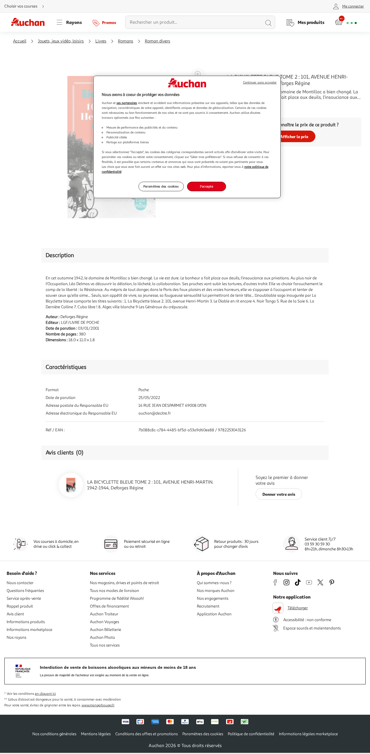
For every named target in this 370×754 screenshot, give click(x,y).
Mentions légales (96, 733)
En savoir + (238, 106)
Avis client (15, 614)
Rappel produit (20, 606)
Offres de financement (109, 606)
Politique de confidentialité (251, 733)
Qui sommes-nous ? (214, 582)
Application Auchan (214, 614)
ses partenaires (126, 103)
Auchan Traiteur (104, 614)
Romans (125, 41)
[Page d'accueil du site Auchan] (30, 22)
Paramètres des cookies (161, 186)
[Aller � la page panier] (345, 22)
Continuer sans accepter (260, 82)
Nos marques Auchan (215, 590)
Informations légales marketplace (308, 733)
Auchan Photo (102, 637)
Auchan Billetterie (105, 629)
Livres (100, 41)
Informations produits (26, 621)
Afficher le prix (294, 136)
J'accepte (206, 186)
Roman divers (157, 41)
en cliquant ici (45, 694)
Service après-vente (24, 598)
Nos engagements (212, 598)
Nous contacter (20, 582)
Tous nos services (105, 645)
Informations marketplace (29, 629)
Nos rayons (16, 637)
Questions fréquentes (25, 590)
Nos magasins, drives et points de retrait (124, 582)
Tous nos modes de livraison (114, 590)
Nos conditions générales (54, 733)
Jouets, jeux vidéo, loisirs (61, 41)
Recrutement (208, 606)
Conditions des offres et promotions (146, 733)
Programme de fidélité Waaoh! (117, 598)
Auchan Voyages (104, 621)
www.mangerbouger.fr (98, 705)
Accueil (19, 41)
